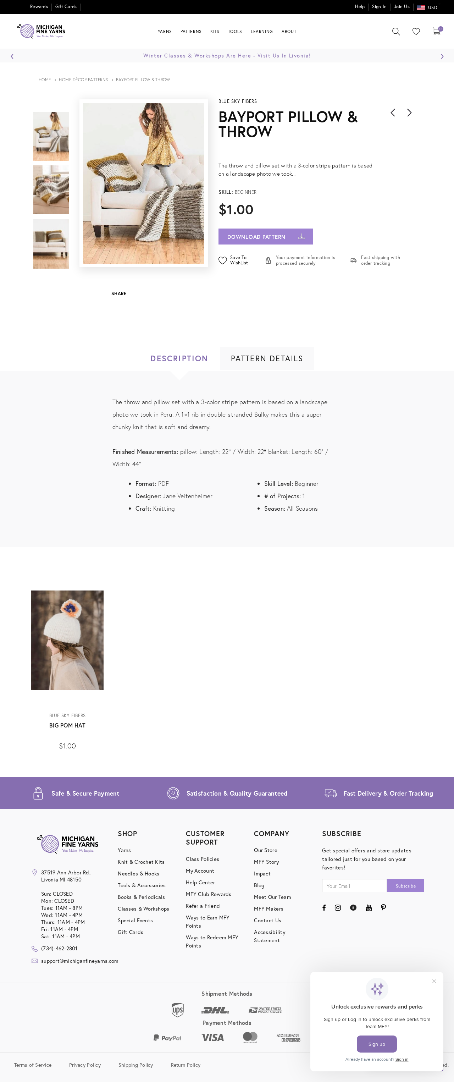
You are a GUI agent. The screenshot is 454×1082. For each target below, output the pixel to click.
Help (360, 7)
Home (45, 79)
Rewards (39, 7)
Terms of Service (32, 1064)
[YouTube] (369, 908)
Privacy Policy (85, 1064)
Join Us (402, 7)
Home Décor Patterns (83, 79)
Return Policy (185, 1064)
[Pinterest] (383, 908)
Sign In (379, 7)
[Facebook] (324, 908)
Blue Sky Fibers (237, 101)
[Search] (396, 31)
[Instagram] (338, 908)
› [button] (442, 54)
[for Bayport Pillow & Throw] (315, 148)
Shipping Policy (135, 1064)
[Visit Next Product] (410, 112)
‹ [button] (12, 54)
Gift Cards (66, 7)
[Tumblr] (353, 908)
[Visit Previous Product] (393, 112)
